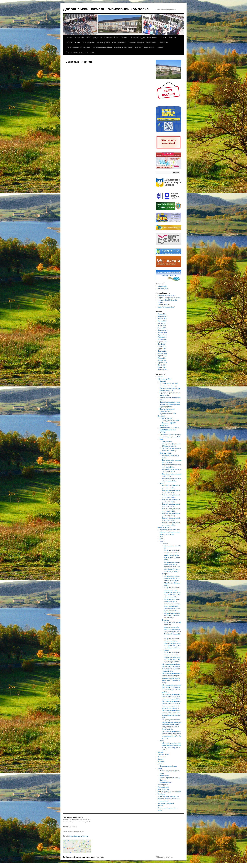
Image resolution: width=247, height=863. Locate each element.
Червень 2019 (162, 335)
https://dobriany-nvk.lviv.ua (79, 836)
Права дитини (164, 775)
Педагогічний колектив (167, 409)
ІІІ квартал (165, 620)
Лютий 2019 (162, 344)
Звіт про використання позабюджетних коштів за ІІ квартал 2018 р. (172, 615)
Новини (160, 47)
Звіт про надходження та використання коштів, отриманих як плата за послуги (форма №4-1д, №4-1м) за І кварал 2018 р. (172, 566)
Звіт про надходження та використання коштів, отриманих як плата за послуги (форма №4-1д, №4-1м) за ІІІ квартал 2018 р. (172, 643)
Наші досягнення (118, 42)
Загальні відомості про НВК (169, 383)
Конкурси (163, 780)
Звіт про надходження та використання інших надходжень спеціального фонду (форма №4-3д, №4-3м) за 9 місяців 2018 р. (171, 678)
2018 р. (162, 541)
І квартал (165, 543)
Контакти (163, 381)
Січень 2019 (161, 346)
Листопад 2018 (162, 351)
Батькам (69, 42)
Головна (69, 37)
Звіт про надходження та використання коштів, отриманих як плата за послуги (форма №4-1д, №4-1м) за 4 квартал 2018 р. (172, 657)
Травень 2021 (162, 321)
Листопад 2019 (162, 330)
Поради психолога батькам (168, 766)
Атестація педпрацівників (145, 47)
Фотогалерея (152, 37)
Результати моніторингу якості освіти (80, 52)
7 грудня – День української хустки (169, 298)
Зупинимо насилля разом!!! (166, 295)
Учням (77, 42)
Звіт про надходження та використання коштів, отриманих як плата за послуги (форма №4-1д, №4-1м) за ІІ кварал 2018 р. (172, 592)
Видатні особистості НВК (168, 413)
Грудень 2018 (162, 349)
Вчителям (173, 37)
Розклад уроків (88, 42)
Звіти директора (167, 441)
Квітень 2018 (162, 360)
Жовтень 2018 (162, 353)
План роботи (164, 425)
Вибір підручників (165, 453)
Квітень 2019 (162, 339)
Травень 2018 (162, 358)
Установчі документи (166, 418)
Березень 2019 (162, 342)
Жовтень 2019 (162, 332)
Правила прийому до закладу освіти (142, 42)
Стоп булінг (163, 42)
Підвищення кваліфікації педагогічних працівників (112, 47)
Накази (162, 483)
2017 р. (162, 740)
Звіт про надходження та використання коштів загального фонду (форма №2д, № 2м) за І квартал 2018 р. (172, 555)
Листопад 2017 (162, 369)
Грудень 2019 (162, 328)
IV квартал (165, 650)
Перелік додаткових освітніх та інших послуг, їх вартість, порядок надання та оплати (170, 531)
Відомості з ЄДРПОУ (169, 423)
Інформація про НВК (83, 37)
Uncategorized (162, 286)
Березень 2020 (162, 323)
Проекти (163, 37)
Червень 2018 (162, 356)
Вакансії (125, 37)
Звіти (161, 439)
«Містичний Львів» (164, 305)
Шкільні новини (163, 288)
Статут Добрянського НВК (170, 420)
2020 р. (162, 536)
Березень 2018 (162, 362)
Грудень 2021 (162, 314)
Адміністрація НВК (166, 407)
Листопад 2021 (162, 316)
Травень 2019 (162, 337)
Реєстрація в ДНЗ (138, 37)
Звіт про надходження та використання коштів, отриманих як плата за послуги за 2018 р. (171, 696)
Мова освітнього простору (168, 386)
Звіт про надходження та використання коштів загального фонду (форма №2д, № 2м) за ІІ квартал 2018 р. (172, 580)
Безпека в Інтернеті (166, 782)
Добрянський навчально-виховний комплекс (106, 8)
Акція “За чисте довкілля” (166, 307)
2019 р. (162, 539)
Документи (97, 37)
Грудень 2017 (162, 367)
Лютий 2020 (162, 325)
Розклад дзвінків (103, 42)
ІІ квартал (165, 573)
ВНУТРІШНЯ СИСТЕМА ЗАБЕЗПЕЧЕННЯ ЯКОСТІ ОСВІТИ (170, 429)
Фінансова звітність (111, 37)
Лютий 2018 (162, 365)
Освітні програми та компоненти (78, 47)
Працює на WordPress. (165, 857)
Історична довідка (165, 411)
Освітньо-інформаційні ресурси (170, 778)
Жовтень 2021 (162, 318)
